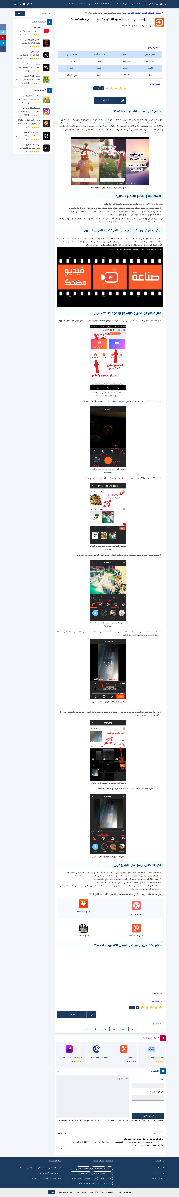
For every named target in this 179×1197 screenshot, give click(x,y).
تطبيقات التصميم (134, 13)
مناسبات (71, 3)
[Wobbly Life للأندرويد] (32, 99)
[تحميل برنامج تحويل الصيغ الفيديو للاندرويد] (96, 1055)
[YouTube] (32, 31)
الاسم (161, 1079)
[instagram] (20, 4)
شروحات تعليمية (82, 3)
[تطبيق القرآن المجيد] (32, 79)
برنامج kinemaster (136, 914)
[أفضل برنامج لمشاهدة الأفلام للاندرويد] (32, 124)
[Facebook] (3, 27)
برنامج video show (136, 935)
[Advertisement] (110, 38)
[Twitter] (3, 33)
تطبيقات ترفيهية (106, 1178)
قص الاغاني (157, 993)
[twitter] (27, 4)
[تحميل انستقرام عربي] (32, 111)
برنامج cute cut (83, 935)
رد (61, 1148)
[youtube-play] (24, 4)
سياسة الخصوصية (158, 1178)
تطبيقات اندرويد (135, 3)
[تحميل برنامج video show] (123, 1055)
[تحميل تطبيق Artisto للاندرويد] (69, 1055)
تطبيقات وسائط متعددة (87, 1183)
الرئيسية (148, 3)
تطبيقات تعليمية (91, 1178)
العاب (94, 3)
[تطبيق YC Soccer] (32, 67)
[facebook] (31, 4)
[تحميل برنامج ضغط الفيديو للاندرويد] (151, 1055)
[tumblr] (96, 1029)
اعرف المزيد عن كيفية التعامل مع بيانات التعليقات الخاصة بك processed (85, 1120)
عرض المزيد (61, 1192)
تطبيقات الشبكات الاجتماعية (80, 1173)
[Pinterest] (3, 38)
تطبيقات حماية (77, 1178)
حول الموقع (160, 1173)
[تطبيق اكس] (32, 55)
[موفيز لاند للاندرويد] (32, 148)
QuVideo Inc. (125, 61)
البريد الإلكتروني (157, 1091)
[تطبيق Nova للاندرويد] (32, 136)
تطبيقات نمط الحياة (105, 1183)
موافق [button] (51, 1192)
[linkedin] (105, 1029)
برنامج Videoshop (83, 911)
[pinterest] (114, 1029)
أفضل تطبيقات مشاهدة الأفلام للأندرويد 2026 (45, 1178)
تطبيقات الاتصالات (98, 1168)
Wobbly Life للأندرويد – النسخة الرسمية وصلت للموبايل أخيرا (40, 1167)
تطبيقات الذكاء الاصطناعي (102, 1173)
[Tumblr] (3, 49)
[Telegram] (3, 43)
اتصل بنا (161, 1167)
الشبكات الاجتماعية (117, 3)
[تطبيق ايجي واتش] (32, 43)
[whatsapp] (87, 1029)
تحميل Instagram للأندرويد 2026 (50, 1173)
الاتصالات (104, 3)
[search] (15, 4)
